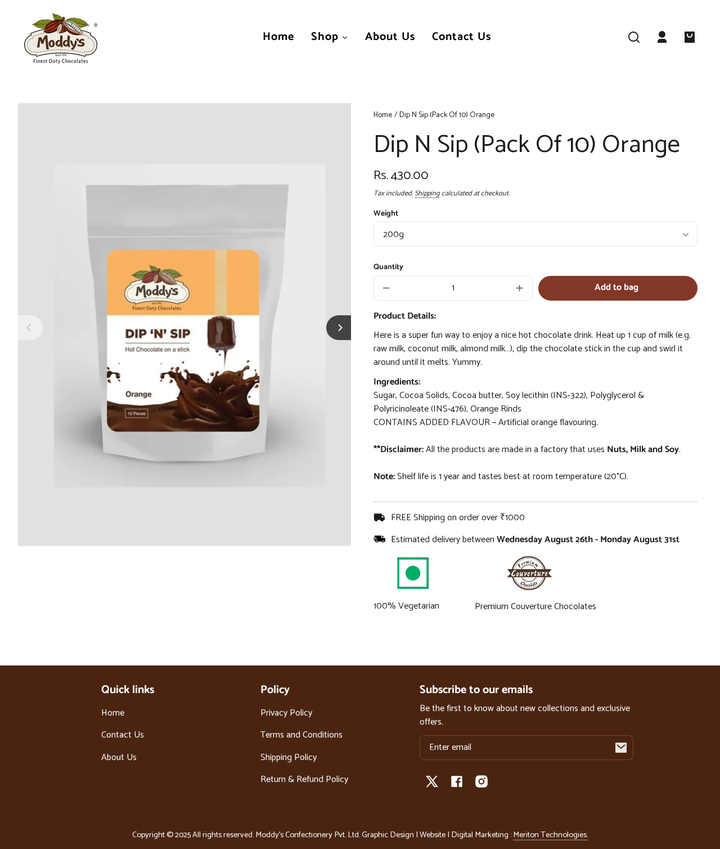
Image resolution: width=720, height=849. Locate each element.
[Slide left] (30, 327)
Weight (386, 213)
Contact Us (122, 735)
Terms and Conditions (301, 735)
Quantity (388, 266)
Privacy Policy (286, 713)
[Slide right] (338, 327)
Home (383, 116)
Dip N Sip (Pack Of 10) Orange (446, 116)
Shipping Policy (288, 757)
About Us (119, 757)
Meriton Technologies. (550, 835)
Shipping (427, 193)
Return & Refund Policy (304, 779)
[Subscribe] (621, 747)
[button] (634, 37)
